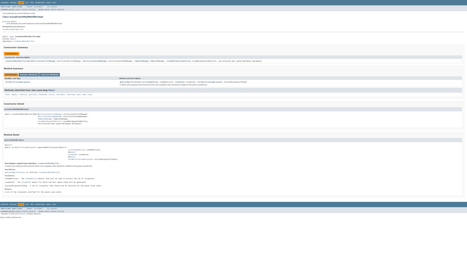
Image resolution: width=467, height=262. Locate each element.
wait (79, 94)
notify (51, 94)
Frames (30, 7)
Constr (25, 10)
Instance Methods (28, 75)
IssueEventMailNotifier (13, 29)
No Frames (38, 7)
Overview (5, 3)
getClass (33, 94)
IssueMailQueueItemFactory (179, 61)
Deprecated (40, 3)
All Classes (52, 7)
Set (6, 82)
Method (32, 10)
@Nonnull (9, 145)
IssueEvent (180, 82)
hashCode (43, 94)
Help (54, 3)
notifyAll (60, 94)
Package (13, 3)
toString (71, 94)
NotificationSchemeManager (95, 61)
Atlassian (22, 214)
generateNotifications (130, 82)
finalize (23, 94)
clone (7, 94)
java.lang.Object (9, 21)
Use (27, 3)
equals (14, 94)
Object (13, 39)
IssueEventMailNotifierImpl (17, 61)
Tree (32, 3)
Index (48, 3)
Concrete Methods (49, 75)
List (143, 82)
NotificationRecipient (19, 82)
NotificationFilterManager (43, 61)
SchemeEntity (152, 82)
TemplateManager (142, 61)
